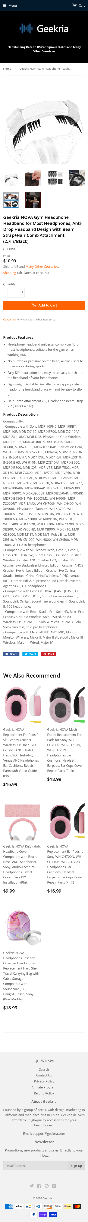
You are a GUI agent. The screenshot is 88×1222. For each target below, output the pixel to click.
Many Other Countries (42, 266)
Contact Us (44, 1075)
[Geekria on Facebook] (39, 1186)
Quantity (9, 284)
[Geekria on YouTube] (54, 1186)
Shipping (9, 273)
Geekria (47, 1198)
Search (44, 1069)
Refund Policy (44, 1093)
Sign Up (76, 1166)
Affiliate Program (44, 1087)
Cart (81, 5)
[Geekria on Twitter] (32, 1186)
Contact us (9, 319)
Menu (13, 5)
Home (7, 69)
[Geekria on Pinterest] (46, 1186)
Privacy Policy (44, 1081)
